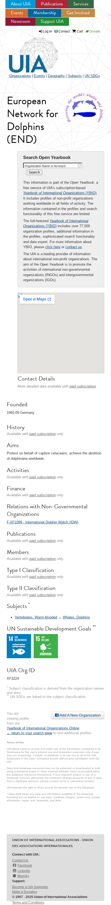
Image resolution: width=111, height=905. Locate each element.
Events (17, 12)
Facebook (25, 865)
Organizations (20, 76)
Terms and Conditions (28, 902)
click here (52, 247)
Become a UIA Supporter (30, 887)
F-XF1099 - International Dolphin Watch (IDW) (42, 522)
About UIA (20, 4)
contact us (73, 247)
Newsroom (20, 21)
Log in (47, 31)
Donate (94, 31)
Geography (56, 76)
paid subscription (83, 386)
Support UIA (52, 21)
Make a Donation (24, 892)
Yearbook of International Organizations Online (43, 728)
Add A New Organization (80, 715)
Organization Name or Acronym (45, 166)
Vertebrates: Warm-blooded (36, 617)
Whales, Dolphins (76, 617)
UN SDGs (92, 76)
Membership (44, 12)
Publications (52, 4)
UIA (27, 52)
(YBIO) (59, 193)
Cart (79, 31)
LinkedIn (24, 871)
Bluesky (23, 876)
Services (80, 4)
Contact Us (20, 860)
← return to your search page (29, 733)
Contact (64, 31)
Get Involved (78, 12)
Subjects (75, 76)
